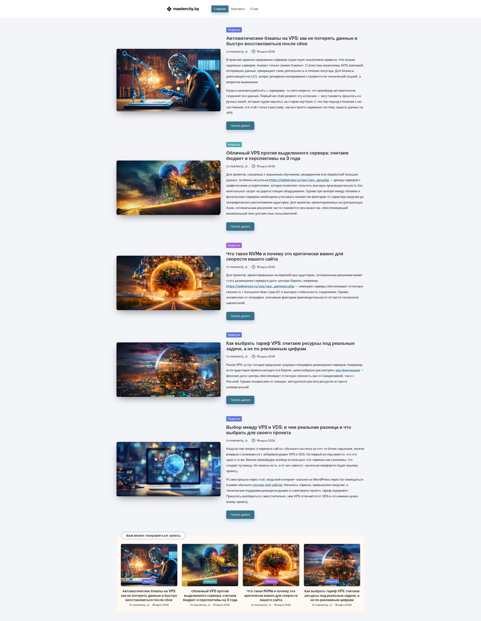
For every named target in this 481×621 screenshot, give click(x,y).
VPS (254, 76)
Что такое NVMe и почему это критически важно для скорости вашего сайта (284, 256)
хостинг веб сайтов (267, 485)
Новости (234, 30)
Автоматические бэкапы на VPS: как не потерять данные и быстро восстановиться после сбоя (291, 40)
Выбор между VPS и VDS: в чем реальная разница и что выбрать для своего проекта (288, 429)
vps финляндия (347, 370)
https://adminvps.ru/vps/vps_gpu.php (299, 180)
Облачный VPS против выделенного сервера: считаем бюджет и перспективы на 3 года (287, 155)
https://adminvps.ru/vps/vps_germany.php (260, 286)
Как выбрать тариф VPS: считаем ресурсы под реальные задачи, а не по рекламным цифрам (290, 345)
